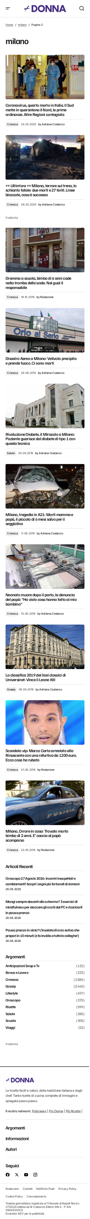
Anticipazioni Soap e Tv (22, 966)
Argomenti (15, 1127)
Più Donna (56, 1111)
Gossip (11, 689)
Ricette (11, 1007)
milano (22, 24)
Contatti (28, 1188)
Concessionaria (36, 1196)
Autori (11, 1149)
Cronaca (12, 124)
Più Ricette (73, 1111)
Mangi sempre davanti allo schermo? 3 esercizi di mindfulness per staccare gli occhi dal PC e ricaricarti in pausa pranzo (44, 907)
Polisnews (39, 1111)
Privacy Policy (67, 1188)
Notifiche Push (45, 1188)
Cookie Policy (14, 1196)
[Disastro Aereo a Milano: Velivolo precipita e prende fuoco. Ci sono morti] (45, 330)
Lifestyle (12, 993)
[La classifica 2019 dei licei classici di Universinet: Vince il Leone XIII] (45, 647)
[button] (7, 8)
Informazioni (17, 1138)
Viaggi (10, 1028)
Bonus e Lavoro (17, 973)
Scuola (11, 1021)
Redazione (12, 1188)
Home (9, 24)
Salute (11, 453)
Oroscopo (13, 1000)
